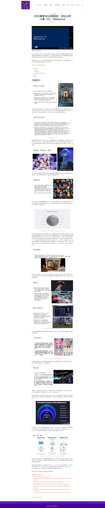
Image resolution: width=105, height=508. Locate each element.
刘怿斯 (33, 497)
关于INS (77, 5)
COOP (50, 13)
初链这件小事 (38, 497)
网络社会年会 (57, 5)
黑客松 (51, 5)
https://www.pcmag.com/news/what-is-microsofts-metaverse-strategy (48, 481)
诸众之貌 (72, 5)
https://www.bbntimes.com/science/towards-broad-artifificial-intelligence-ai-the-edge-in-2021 (52, 492)
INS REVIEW (39, 5)
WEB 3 (68, 5)
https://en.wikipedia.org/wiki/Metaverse (41, 476)
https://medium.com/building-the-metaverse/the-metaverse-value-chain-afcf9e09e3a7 (51, 484)
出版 (63, 5)
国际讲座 (45, 5)
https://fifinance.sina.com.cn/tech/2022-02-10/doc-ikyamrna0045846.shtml (49, 483)
